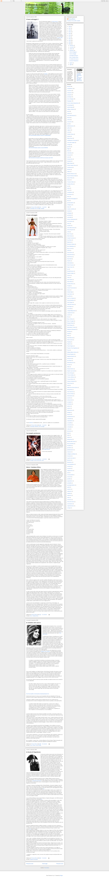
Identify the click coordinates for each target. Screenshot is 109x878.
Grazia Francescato (37, 460)
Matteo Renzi (70, 138)
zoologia (69, 507)
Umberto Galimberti (71, 381)
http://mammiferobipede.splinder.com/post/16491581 (38, 147)
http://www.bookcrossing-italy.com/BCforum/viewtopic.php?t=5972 (41, 157)
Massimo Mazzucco (71, 173)
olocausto (69, 154)
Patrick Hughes (70, 345)
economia (69, 90)
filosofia (68, 86)
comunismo (69, 121)
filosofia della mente (71, 441)
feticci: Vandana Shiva (33, 467)
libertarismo (69, 462)
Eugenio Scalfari (70, 273)
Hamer (34, 745)
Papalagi (45, 73)
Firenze (68, 275)
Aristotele (69, 161)
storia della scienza (71, 227)
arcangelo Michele (46, 449)
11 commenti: (44, 614)
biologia (68, 412)
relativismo (69, 491)
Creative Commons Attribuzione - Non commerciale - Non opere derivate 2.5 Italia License (79, 77)
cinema (68, 119)
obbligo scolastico (70, 109)
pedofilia (69, 478)
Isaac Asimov (69, 294)
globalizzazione (70, 449)
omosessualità (70, 474)
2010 (70, 40)
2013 (70, 35)
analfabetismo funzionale (72, 140)
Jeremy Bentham (70, 300)
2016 (70, 30)
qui (43, 788)
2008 (70, 43)
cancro (31, 745)
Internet (68, 136)
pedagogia (69, 213)
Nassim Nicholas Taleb (71, 175)
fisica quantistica (70, 443)
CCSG (68, 250)
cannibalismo (69, 192)
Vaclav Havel (69, 383)
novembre (72, 47)
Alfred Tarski (69, 235)
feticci (31, 615)
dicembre (72, 45)
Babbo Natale (70, 163)
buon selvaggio (37, 208)
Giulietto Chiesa (70, 134)
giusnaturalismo (70, 202)
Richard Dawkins (70, 354)
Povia (68, 350)
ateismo (68, 406)
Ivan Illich (69, 296)
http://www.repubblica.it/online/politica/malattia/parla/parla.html (37, 693)
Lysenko (69, 314)
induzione (69, 451)
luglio (71, 64)
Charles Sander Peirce (71, 165)
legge (68, 148)
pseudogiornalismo (71, 485)
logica (68, 206)
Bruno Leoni (69, 248)
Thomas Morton (72, 18)
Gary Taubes (69, 279)
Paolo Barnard (70, 337)
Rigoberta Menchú (71, 356)
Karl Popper (69, 306)
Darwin (68, 117)
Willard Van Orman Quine (72, 387)
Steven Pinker (70, 177)
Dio (68, 269)
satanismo (69, 495)
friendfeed (69, 445)
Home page (44, 863)
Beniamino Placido (71, 244)
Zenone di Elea (70, 393)
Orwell (68, 333)
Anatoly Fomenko (70, 238)
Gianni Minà (69, 281)
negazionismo (70, 470)
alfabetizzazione (70, 125)
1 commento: (44, 459)
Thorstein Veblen (70, 181)
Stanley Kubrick (70, 368)
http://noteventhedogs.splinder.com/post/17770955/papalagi (39, 135)
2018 (70, 26)
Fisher (68, 277)
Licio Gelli (69, 308)
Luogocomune (70, 312)
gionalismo (69, 447)
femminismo (69, 194)
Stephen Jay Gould (71, 370)
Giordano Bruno (70, 283)
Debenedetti (69, 262)
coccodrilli (69, 422)
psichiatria (69, 215)
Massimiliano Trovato (71, 327)
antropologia (32, 208)
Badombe (31, 422)
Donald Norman (70, 271)
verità (68, 231)
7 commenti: (44, 207)
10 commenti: (44, 743)
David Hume (69, 256)
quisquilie (69, 94)
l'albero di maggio (36, 4)
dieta (68, 433)
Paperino (69, 343)
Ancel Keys (69, 240)
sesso (68, 223)
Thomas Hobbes (70, 375)
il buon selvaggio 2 (32, 19)
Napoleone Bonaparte (34, 859)
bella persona (70, 410)
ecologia (69, 144)
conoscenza (69, 424)
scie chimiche (70, 221)
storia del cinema (70, 501)
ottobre (71, 48)
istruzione (69, 455)
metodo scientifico (70, 208)
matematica (69, 152)
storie (68, 157)
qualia (68, 487)
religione (69, 130)
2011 (70, 38)
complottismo (70, 88)
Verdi (43, 460)
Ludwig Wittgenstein (71, 310)
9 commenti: (44, 858)
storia (68, 111)
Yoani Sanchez (70, 391)
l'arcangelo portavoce (33, 433)
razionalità (69, 217)
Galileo (68, 171)
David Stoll (69, 258)
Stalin (68, 366)
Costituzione (69, 167)
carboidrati (69, 418)
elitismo (68, 437)
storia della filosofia (71, 115)
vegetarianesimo (70, 505)
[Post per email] (49, 207)
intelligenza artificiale (71, 453)
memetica (69, 466)
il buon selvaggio (31, 215)
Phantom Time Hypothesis (72, 348)
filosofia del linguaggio (71, 198)
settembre (72, 50)
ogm (68, 472)
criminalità (69, 426)
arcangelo (32, 460)
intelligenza (69, 204)
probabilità (69, 483)
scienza (68, 113)
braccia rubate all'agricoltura (73, 103)
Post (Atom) (46, 867)
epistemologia (70, 107)
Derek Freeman (70, 264)
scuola (68, 132)
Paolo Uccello (70, 339)
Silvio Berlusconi (70, 362)
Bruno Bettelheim (70, 246)
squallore (69, 225)
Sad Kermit (69, 358)
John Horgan (69, 302)
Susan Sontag (38, 745)
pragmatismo (69, 480)
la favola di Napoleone (33, 752)
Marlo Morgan (70, 325)
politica (68, 127)
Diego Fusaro (70, 267)
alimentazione (70, 395)
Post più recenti (29, 863)
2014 (70, 33)
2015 (70, 31)
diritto (68, 435)
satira (68, 497)
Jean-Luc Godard (70, 298)
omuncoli (69, 476)
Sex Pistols (69, 360)
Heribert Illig (69, 291)
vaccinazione (69, 503)
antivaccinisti (69, 399)
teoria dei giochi (70, 229)
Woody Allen (69, 389)
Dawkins (69, 260)
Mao (68, 316)
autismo (68, 408)
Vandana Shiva (35, 615)
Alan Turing (69, 233)
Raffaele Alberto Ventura (72, 352)
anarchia (69, 397)
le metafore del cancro (33, 622)
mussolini (69, 468)
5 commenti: (44, 425)
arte (68, 186)
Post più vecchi (59, 863)
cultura (68, 429)
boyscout (69, 414)
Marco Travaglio (70, 321)
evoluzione (69, 92)
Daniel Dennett (70, 254)
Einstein (68, 169)
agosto (71, 62)
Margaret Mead (70, 323)
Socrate (68, 364)
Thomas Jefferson (70, 377)
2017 (70, 28)
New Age (69, 331)
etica (68, 123)
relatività (69, 493)
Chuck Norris (69, 252)
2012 (70, 36)
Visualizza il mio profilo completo (73, 20)
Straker (68, 179)
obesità (68, 210)
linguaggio (69, 100)
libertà (68, 150)
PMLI (68, 335)
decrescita (69, 431)
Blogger (61, 875)
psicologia (69, 96)
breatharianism (70, 416)
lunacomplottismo (70, 464)
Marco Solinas (70, 318)
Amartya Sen (69, 159)
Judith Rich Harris (70, 304)
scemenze (69, 499)
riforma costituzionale (71, 219)
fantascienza (69, 439)
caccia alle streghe (71, 142)
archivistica (69, 404)
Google (68, 285)
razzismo (69, 489)
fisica (68, 200)
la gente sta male (70, 458)
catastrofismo (70, 420)
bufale (68, 188)
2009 (70, 42)
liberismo (69, 460)
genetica (69, 146)
